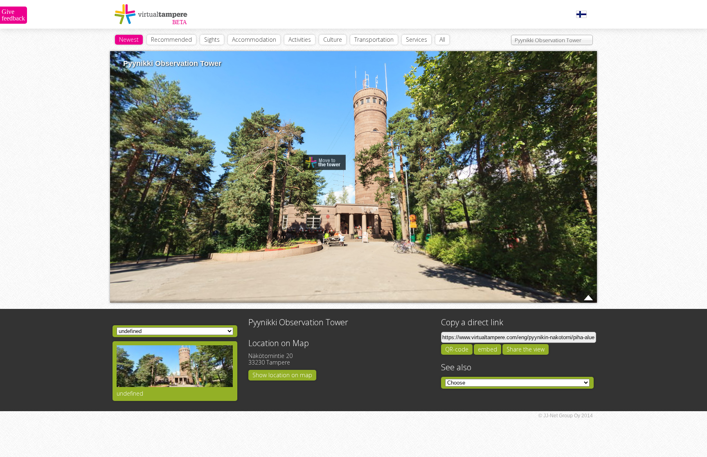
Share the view (526, 349)
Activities (299, 39)
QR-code (456, 349)
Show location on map (282, 375)
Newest (129, 39)
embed (487, 349)
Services (416, 39)
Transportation (374, 39)
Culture (332, 39)
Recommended (171, 39)
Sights (212, 39)
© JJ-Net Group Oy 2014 (565, 416)
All (442, 39)
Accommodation (254, 39)
